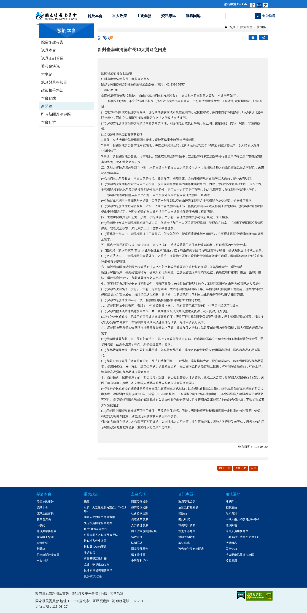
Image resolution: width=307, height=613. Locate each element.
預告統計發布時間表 (191, 548)
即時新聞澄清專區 (56, 114)
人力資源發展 (139, 525)
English (242, 4)
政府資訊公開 (186, 501)
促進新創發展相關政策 (98, 570)
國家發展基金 (139, 548)
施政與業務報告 (54, 82)
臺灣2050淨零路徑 (95, 529)
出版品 (182, 513)
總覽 (87, 501)
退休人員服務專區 (237, 531)
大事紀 (46, 74)
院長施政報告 (52, 42)
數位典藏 (184, 542)
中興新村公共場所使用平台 (243, 537)
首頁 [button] (253, 468)
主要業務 (138, 494)
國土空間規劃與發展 (144, 531)
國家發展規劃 (139, 501)
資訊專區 (185, 494)
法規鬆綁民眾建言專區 (240, 554)
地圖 (104, 594)
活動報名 (231, 542)
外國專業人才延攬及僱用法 (101, 534)
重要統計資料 (186, 525)
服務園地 (232, 494)
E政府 (241, 595)
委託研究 (184, 519)
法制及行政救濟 (188, 507)
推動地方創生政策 (95, 540)
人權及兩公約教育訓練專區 (243, 519)
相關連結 (231, 507)
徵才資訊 (231, 513)
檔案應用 (231, 560)
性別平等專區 (186, 531)
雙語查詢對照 (186, 537)
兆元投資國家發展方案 (98, 523)
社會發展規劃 (139, 513)
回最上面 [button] (240, 468)
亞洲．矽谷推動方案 (96, 564)
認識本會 (48, 50)
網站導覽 (230, 4)
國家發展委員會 (56, 16)
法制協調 (136, 542)
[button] (258, 16)
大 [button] (266, 5)
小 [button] (252, 5)
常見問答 (231, 501)
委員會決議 (50, 66)
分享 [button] (263, 37)
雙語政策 (89, 552)
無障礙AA (259, 596)
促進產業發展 (139, 519)
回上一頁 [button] (224, 468)
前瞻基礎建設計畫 (95, 558)
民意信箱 (231, 548)
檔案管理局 (138, 554)
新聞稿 (46, 106)
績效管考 (136, 537)
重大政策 (91, 494)
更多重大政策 (93, 576)
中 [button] (259, 5)
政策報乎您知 (52, 90)
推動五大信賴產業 (95, 546)
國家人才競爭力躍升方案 (99, 517)
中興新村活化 (139, 560)
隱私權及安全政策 (84, 594)
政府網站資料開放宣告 (52, 594)
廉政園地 (231, 525)
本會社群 (48, 122)
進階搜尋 (269, 16)
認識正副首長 (52, 58)
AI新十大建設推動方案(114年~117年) (105, 509)
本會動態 (48, 98)
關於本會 (246, 27)
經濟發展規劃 (139, 507)
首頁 (231, 27)
